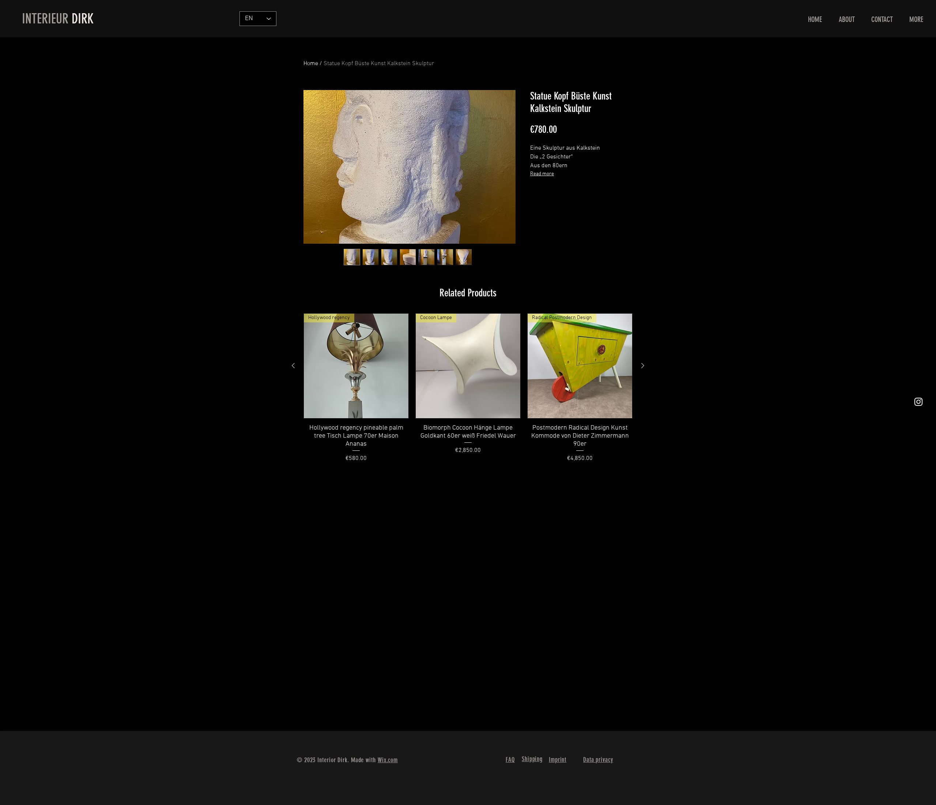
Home (310, 63)
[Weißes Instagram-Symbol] (918, 401)
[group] (468, 388)
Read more (542, 174)
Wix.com (388, 760)
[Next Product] (642, 365)
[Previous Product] (293, 365)
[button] (916, 19)
